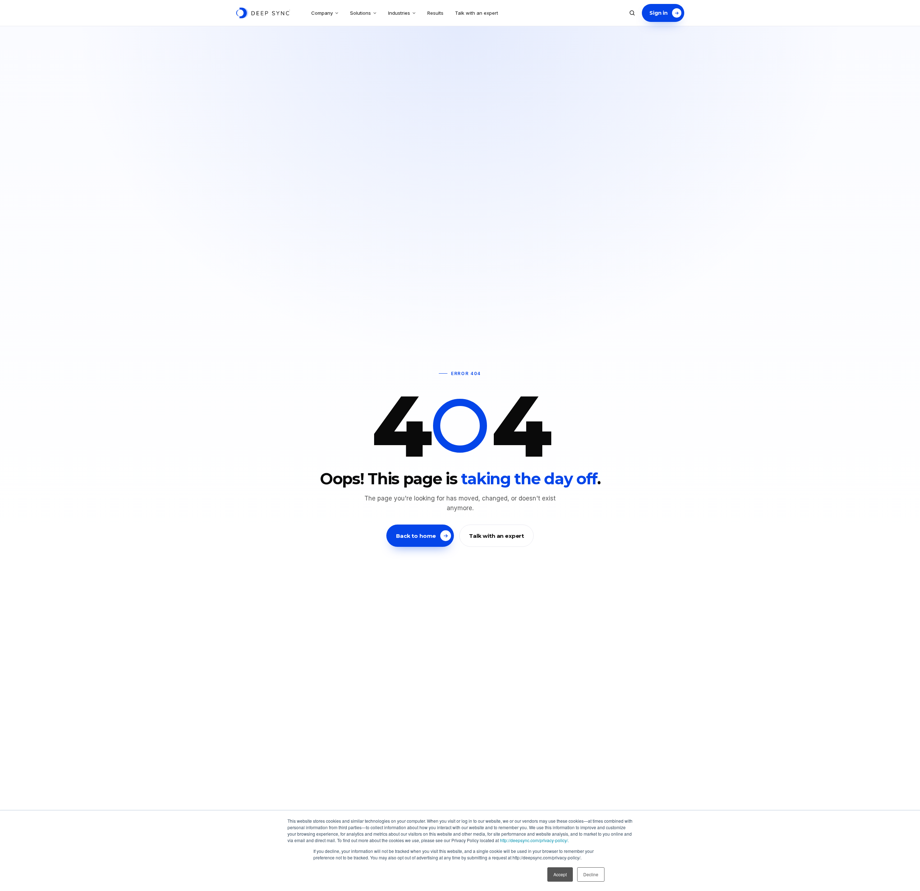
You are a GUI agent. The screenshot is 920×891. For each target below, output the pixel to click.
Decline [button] (590, 874)
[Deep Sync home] (263, 13)
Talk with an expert (476, 13)
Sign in (658, 13)
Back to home (416, 535)
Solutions (360, 13)
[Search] (632, 13)
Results (435, 13)
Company (322, 13)
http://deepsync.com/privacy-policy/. (534, 840)
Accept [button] (560, 874)
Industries (399, 13)
